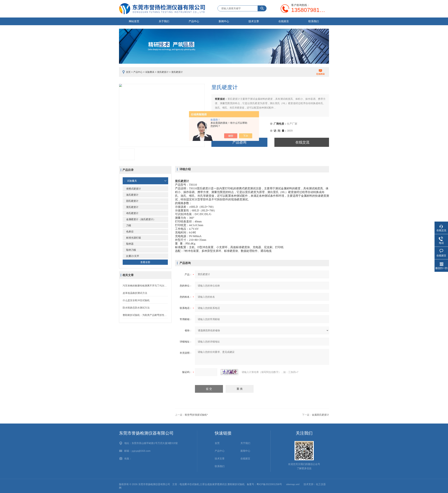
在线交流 (302, 142)
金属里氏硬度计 (320, 414)
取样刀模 (131, 250)
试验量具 (149, 72)
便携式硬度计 (133, 188)
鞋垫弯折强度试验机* (196, 414)
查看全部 (145, 262)
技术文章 (253, 21)
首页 (128, 72)
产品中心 (194, 21)
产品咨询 (239, 142)
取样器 (130, 243)
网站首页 (134, 21)
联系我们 (313, 21)
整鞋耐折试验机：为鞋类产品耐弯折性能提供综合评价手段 (145, 315)
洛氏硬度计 (132, 194)
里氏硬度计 (163, 72)
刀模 (128, 225)
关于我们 (164, 21)
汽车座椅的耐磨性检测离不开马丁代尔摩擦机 (145, 285)
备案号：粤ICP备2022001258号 (264, 484)
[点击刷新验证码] (229, 372)
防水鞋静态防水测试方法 (136, 307)
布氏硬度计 (132, 213)
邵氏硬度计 (132, 201)
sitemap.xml (292, 484)
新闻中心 (224, 21)
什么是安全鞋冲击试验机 (136, 300)
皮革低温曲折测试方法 (135, 293)
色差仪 (130, 231)
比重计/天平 (132, 256)
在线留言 (283, 21)
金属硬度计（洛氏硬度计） (141, 219)
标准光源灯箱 (133, 237)
